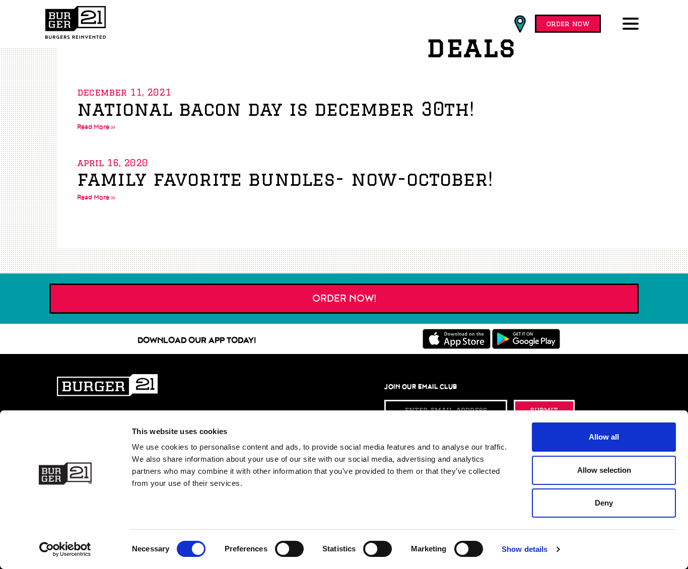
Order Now (567, 24)
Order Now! (344, 299)
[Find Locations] (520, 24)
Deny (604, 503)
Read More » (96, 127)
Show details (524, 549)
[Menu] (633, 25)
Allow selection (604, 470)
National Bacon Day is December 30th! (275, 109)
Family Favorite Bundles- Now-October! (285, 179)
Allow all (604, 437)
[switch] (289, 549)
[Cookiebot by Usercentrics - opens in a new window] (65, 549)
